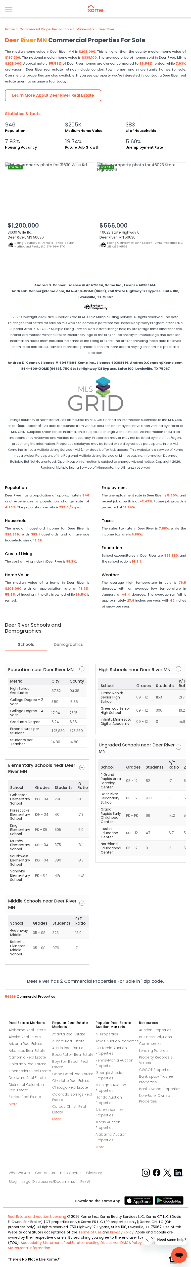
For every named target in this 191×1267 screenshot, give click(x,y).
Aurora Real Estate (68, 1041)
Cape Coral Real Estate (72, 1073)
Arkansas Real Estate (27, 1050)
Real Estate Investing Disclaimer (91, 1242)
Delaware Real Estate (27, 1077)
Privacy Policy (122, 1232)
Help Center (70, 1172)
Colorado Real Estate (27, 1064)
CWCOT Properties (155, 1069)
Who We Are (19, 1172)
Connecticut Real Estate (30, 1070)
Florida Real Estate (25, 1096)
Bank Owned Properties (159, 1088)
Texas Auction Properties (117, 1041)
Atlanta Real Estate (68, 1034)
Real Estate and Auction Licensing (37, 1216)
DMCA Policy (131, 1242)
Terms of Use (89, 1232)
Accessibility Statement (41, 1242)
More (13, 1104)
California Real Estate (27, 1057)
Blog (13, 1181)
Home (10, 29)
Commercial (150, 1043)
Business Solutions (155, 1036)
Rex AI (85, 1181)
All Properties (107, 1034)
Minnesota (85, 29)
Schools (26, 644)
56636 (11, 996)
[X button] (167, 1172)
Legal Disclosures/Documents (48, 1181)
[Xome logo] (95, 8)
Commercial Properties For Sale (45, 29)
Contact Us (45, 1172)
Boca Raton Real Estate (73, 1054)
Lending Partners (154, 1050)
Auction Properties (155, 1029)
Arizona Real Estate (25, 1043)
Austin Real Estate (67, 1047)
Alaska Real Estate (25, 1036)
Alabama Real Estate (27, 1029)
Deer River (106, 29)
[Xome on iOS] (139, 1200)
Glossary (94, 1172)
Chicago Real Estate (70, 1087)
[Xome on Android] (169, 1200)
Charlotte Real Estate (70, 1080)
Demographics (68, 644)
